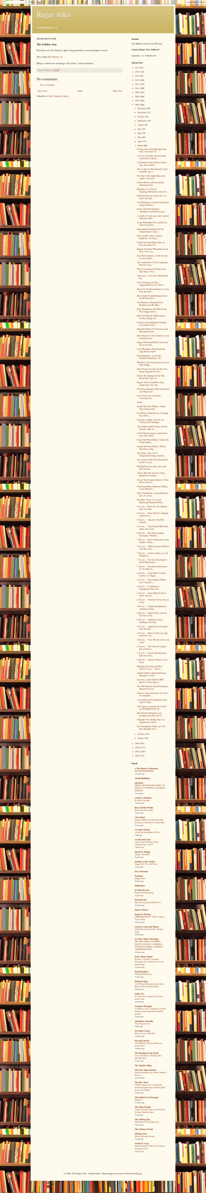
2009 (137, 92)
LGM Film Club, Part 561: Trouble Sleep (149, 930)
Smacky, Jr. (57, 56)
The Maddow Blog (143, 1065)
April (140, 141)
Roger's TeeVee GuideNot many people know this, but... (150, 383)
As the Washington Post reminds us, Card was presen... (152, 223)
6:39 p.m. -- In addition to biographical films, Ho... (148, 587)
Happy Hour (140, 878)
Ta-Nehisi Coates (142, 1030)
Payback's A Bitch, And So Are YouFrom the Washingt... (150, 421)
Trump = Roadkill (142, 854)
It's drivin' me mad (142, 800)
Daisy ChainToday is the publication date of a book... (152, 494)
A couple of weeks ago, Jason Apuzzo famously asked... (153, 217)
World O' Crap (142, 1143)
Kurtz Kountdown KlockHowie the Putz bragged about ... (152, 310)
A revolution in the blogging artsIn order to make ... (152, 701)
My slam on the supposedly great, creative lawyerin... (151, 177)
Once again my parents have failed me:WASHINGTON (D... (151, 707)
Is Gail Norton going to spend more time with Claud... (152, 434)
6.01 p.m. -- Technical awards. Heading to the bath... (150, 621)
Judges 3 (138, 1099)
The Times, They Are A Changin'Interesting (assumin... (151, 454)
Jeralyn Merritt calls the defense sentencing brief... (150, 183)
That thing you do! (142, 1023)
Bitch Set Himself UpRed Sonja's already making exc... (151, 317)
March (141, 145)
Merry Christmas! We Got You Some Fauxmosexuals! (150, 1147)
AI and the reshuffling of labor (147, 832)
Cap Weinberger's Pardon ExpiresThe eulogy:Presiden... (153, 203)
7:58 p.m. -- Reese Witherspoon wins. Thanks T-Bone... (153, 541)
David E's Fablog (142, 851)
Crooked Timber (142, 829)
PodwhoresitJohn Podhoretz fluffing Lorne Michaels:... (152, 487)
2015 (137, 67)
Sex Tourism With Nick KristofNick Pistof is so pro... (152, 461)
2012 (137, 80)
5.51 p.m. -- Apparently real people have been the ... (152, 627)
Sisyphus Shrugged (143, 1006)
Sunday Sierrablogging (144, 892)
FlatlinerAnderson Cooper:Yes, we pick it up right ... (151, 197)
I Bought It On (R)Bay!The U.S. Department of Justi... (151, 721)
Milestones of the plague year (147, 1121)
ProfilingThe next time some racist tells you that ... (151, 467)
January (141, 738)
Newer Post (42, 90)
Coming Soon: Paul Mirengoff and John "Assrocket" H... (151, 150)
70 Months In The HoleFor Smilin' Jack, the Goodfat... (152, 163)
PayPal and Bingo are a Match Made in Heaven (151, 1073)
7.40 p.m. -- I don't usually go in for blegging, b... (152, 554)
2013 (137, 75)
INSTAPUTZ (141, 899)
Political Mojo (141, 981)
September (142, 120)
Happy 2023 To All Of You (146, 864)
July (140, 129)
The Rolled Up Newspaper (147, 1097)
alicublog (139, 782)
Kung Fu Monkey (143, 914)
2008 (137, 96)
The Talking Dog (142, 1119)
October (141, 116)
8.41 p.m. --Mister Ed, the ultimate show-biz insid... (152, 507)
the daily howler (142, 1040)
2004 (137, 747)
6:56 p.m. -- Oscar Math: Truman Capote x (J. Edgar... (151, 574)
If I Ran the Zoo (142, 890)
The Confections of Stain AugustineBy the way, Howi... (151, 283)
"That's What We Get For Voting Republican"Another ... (151, 474)
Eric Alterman (141, 871)
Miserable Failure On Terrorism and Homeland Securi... (152, 330)
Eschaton (139, 875)
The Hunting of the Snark (147, 1053)
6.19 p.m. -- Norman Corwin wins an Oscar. (153, 601)
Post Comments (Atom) (58, 96)
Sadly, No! (139, 993)
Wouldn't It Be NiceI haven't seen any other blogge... (153, 363)
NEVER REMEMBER (144, 771)
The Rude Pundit (143, 1107)
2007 (137, 100)
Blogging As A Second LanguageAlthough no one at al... (152, 190)
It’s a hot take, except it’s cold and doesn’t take (148, 997)
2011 (137, 84)
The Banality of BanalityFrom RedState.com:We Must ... (150, 303)
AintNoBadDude (142, 778)
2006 (137, 104)
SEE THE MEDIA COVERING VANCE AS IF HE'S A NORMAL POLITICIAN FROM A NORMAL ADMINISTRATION (149, 945)
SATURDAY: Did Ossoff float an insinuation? (148, 1044)
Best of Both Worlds (144, 807)
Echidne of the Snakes (145, 861)
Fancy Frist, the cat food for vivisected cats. (149, 397)
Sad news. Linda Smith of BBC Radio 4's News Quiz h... (150, 681)
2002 (137, 755)
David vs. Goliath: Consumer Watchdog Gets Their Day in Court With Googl (149, 962)
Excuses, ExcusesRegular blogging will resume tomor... (151, 323)
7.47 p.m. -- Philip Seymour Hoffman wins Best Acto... (153, 547)
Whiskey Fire (141, 1133)
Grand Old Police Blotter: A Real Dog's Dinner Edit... (151, 407)
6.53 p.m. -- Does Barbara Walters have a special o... (151, 581)
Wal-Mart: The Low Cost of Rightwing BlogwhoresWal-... (151, 501)
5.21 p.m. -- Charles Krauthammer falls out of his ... (152, 654)
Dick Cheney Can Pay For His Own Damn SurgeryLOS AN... (152, 370)
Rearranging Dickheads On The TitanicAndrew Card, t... (150, 230)
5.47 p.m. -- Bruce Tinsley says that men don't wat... (152, 634)
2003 (137, 751)
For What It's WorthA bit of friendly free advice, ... (152, 414)
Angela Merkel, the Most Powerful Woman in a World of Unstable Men (149, 821)
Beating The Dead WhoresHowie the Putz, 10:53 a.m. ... (152, 250)
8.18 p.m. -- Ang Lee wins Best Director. (150, 521)
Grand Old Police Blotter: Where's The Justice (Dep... (151, 447)
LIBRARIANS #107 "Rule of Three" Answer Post (150, 918)
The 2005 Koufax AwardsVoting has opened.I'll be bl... (152, 687)
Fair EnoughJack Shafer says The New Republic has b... (151, 727)
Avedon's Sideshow (143, 797)
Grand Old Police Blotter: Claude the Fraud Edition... (153, 441)
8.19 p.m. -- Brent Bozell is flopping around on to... (152, 514)
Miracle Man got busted (144, 1136)
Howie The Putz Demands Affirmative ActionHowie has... (151, 210)
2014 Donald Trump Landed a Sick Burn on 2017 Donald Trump (149, 985)
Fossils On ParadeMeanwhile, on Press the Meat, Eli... (151, 243)
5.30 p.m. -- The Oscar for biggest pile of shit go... (151, 647)
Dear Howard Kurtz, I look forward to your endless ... (152, 257)
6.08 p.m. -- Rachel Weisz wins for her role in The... (152, 614)
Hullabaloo (140, 885)
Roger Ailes (54, 14)
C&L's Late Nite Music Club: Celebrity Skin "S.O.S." (147, 843)
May (140, 137)
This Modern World (144, 1129)
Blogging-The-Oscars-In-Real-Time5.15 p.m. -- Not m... (150, 667)
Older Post (117, 90)
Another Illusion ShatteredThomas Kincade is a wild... (151, 674)
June (140, 133)
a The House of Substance (146, 768)
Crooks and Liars (143, 839)
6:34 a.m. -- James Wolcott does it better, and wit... (151, 594)
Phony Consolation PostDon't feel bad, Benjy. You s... (151, 270)
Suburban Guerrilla (144, 1021)
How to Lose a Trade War (145, 1033)
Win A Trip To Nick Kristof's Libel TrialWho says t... (152, 170)
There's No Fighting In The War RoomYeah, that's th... (151, 377)
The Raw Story (141, 1082)
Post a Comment (47, 84)
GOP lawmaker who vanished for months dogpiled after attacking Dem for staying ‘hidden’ (150, 1087)
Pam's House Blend (143, 956)
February (142, 734)
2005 (137, 743)
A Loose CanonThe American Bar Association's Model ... (151, 157)
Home (80, 90)
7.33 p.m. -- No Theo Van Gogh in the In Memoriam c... (152, 561)
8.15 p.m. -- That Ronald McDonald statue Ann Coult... (152, 527)
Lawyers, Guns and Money (147, 926)
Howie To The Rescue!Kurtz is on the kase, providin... (153, 290)
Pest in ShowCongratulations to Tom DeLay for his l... (152, 481)
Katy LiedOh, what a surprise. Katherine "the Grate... (150, 237)
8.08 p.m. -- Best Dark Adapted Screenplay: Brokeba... (150, 534)
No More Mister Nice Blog (146, 938)
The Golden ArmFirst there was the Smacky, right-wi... (152, 427)
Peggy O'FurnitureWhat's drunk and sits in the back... (152, 343)
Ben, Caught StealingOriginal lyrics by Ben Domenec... (152, 297)
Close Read (140, 817)
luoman (120, 1173)
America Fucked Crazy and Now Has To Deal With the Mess (150, 1110)
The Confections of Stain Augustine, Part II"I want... (152, 263)
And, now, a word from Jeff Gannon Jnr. (152, 277)
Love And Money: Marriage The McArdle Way (148, 1056)
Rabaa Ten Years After (144, 810)
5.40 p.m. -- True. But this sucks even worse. (153, 641)
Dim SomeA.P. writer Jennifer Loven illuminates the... (153, 337)
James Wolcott (141, 909)
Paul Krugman (142, 971)
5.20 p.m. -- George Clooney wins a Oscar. (152, 661)
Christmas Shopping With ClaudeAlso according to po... (153, 390)
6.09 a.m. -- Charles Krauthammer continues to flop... (151, 607)
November (142, 112)
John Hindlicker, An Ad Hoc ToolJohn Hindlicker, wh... (149, 357)
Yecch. (140, 402)
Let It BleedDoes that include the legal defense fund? (151, 350)
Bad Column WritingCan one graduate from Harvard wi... (150, 714)
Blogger (138, 1173)
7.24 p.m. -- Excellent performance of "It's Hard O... (152, 567)
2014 (137, 71)
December (142, 108)
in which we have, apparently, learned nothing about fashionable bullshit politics (150, 1011)
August (141, 124)
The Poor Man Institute (145, 1069)
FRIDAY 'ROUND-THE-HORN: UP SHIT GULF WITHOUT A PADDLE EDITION (150, 788)
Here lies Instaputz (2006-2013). (148, 902)
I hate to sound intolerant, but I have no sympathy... (152, 694)
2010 (137, 88)
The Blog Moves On (143, 974)
